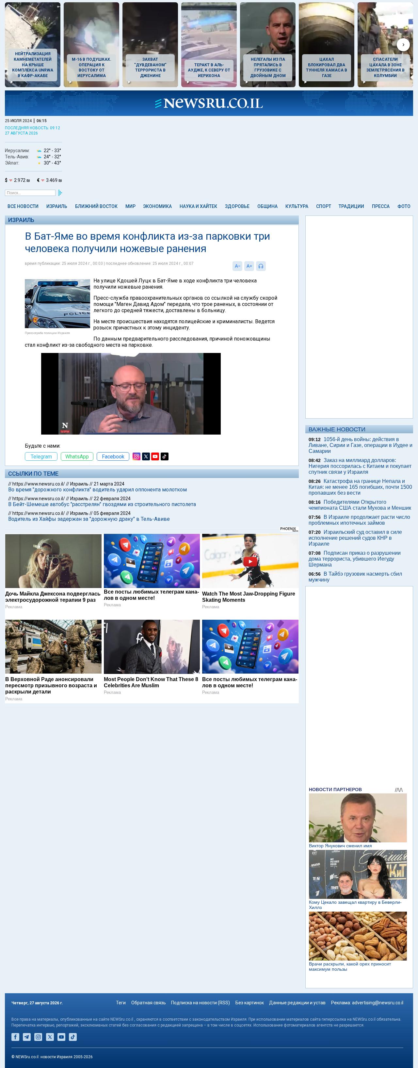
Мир (130, 206)
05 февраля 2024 (112, 513)
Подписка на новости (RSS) (200, 1002)
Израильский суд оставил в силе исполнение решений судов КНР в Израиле (355, 538)
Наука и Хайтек (198, 206)
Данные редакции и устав (297, 1002)
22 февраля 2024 (112, 498)
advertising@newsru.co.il (377, 1002)
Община (267, 206)
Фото (403, 206)
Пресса (381, 206)
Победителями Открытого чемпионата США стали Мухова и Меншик (360, 505)
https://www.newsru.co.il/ (38, 483)
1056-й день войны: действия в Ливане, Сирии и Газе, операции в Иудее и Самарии (360, 445)
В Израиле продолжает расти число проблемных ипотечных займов (359, 520)
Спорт (323, 206)
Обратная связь (148, 1002)
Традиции (351, 206)
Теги (121, 1002)
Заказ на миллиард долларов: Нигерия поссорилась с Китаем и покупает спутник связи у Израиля (360, 466)
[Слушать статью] (267, 266)
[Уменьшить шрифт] (237, 266)
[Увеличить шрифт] (249, 266)
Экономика (157, 206)
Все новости (23, 206)
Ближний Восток (96, 206)
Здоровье (237, 206)
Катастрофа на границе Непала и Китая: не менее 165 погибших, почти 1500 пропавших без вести (360, 487)
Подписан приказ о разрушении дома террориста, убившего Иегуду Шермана (355, 558)
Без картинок (249, 1002)
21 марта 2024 (109, 483)
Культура (296, 206)
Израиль (56, 206)
